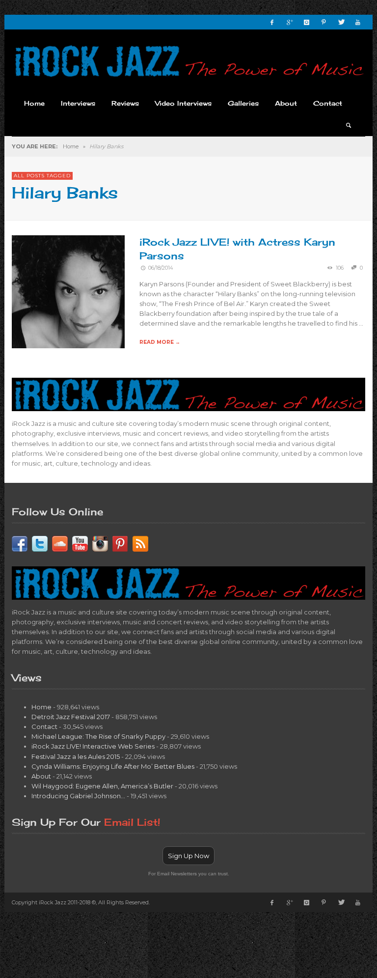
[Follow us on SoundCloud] (60, 543)
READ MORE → (159, 342)
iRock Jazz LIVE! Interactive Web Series (93, 746)
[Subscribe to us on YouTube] (80, 543)
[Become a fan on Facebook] (19, 543)
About (41, 776)
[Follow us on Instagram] (100, 543)
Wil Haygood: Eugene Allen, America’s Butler (102, 786)
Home (71, 146)
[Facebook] (272, 22)
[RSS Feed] (140, 543)
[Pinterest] (323, 22)
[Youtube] (357, 22)
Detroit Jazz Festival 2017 (70, 717)
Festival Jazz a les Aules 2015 (75, 756)
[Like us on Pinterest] (120, 543)
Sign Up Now (188, 856)
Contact (44, 726)
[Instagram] (306, 22)
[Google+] (289, 22)
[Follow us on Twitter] (40, 543)
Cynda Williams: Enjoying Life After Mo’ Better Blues (112, 766)
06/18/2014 (160, 268)
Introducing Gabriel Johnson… (78, 796)
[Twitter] (340, 22)
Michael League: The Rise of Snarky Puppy (98, 736)
